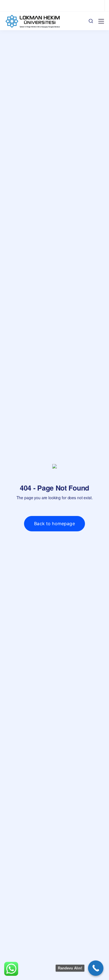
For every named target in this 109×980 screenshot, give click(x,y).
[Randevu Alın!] (95, 968)
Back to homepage (54, 523)
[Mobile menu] (101, 21)
